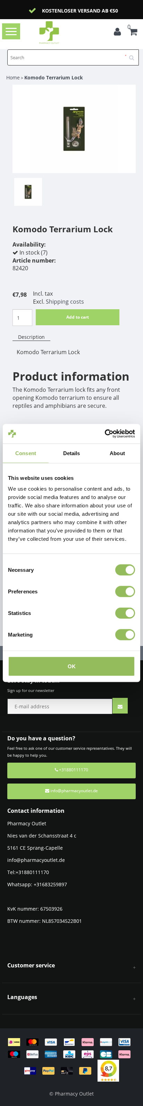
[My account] (119, 33)
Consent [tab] (25, 453)
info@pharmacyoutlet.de (74, 791)
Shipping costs (65, 301)
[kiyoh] (108, 1070)
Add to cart (77, 317)
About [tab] (117, 453)
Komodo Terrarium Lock (53, 77)
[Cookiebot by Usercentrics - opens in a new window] (104, 433)
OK (72, 666)
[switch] (125, 591)
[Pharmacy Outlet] (60, 32)
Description (31, 337)
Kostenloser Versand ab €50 (80, 10)
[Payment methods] (71, 1055)
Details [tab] (71, 453)
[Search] (133, 55)
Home (13, 77)
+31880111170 (73, 770)
